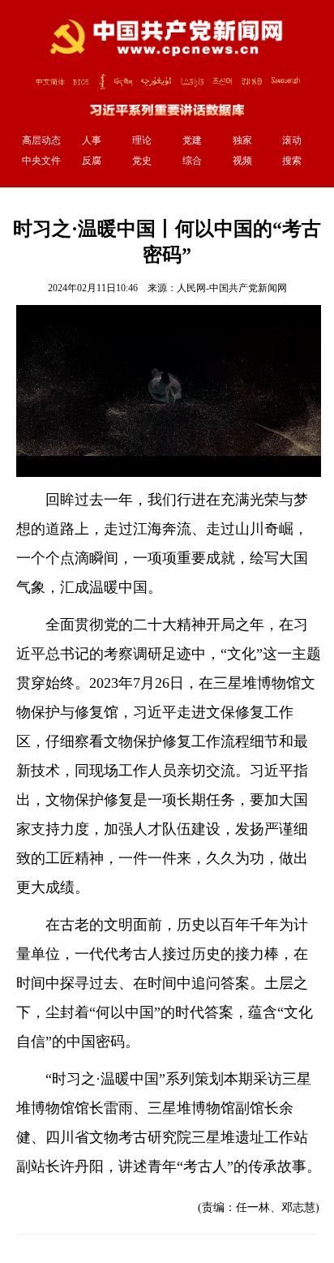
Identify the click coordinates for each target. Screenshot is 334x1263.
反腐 (91, 160)
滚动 (292, 140)
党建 (192, 140)
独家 (242, 140)
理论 (142, 140)
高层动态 (41, 140)
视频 (242, 160)
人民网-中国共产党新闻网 (232, 288)
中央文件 (41, 160)
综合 (192, 160)
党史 (142, 160)
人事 (91, 140)
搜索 (292, 160)
